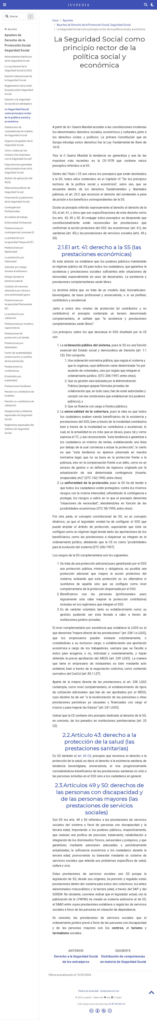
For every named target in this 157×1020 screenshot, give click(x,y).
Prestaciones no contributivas (13, 368)
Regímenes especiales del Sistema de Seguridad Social (19, 429)
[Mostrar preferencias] (152, 5)
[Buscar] (145, 5)
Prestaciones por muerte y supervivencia (19, 325)
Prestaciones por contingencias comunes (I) (19, 230)
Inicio (55, 20)
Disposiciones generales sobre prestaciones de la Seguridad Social (18, 168)
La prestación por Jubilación (14, 316)
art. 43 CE (84, 756)
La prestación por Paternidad (14, 259)
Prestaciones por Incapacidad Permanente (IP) (18, 304)
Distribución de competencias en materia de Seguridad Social (19, 131)
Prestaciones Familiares (18, 386)
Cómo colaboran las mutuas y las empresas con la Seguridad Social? (18, 154)
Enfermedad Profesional (18, 222)
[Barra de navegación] (4, 4)
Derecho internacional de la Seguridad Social (18, 78)
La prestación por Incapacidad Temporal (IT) (19, 240)
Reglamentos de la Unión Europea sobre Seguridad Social (19, 89)
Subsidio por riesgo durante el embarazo (16, 269)
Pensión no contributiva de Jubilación (19, 403)
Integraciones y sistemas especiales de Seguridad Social (18, 415)
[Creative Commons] (101, 1011)
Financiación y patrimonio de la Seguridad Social (19, 199)
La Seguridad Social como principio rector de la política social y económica (18, 115)
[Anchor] (134, 253)
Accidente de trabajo (16, 217)
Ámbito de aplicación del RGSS (18, 180)
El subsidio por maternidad (13, 378)
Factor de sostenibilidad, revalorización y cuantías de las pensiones (18, 356)
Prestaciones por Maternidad (14, 249)
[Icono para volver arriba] (151, 994)
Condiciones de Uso (109, 991)
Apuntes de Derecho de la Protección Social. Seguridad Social (18, 42)
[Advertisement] (99, 98)
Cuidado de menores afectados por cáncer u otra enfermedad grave (17, 290)
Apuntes (12, 29)
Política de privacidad (88, 991)
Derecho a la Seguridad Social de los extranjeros (18, 101)
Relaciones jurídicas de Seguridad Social (17, 189)
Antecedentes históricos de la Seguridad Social (18, 58)
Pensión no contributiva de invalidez (19, 393)
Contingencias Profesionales (12, 209)
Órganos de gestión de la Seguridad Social (19, 143)
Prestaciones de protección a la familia (17, 335)
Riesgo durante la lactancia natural (14, 278)
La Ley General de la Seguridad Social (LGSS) (18, 68)
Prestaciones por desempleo (14, 345)
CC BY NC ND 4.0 (117, 1004)
